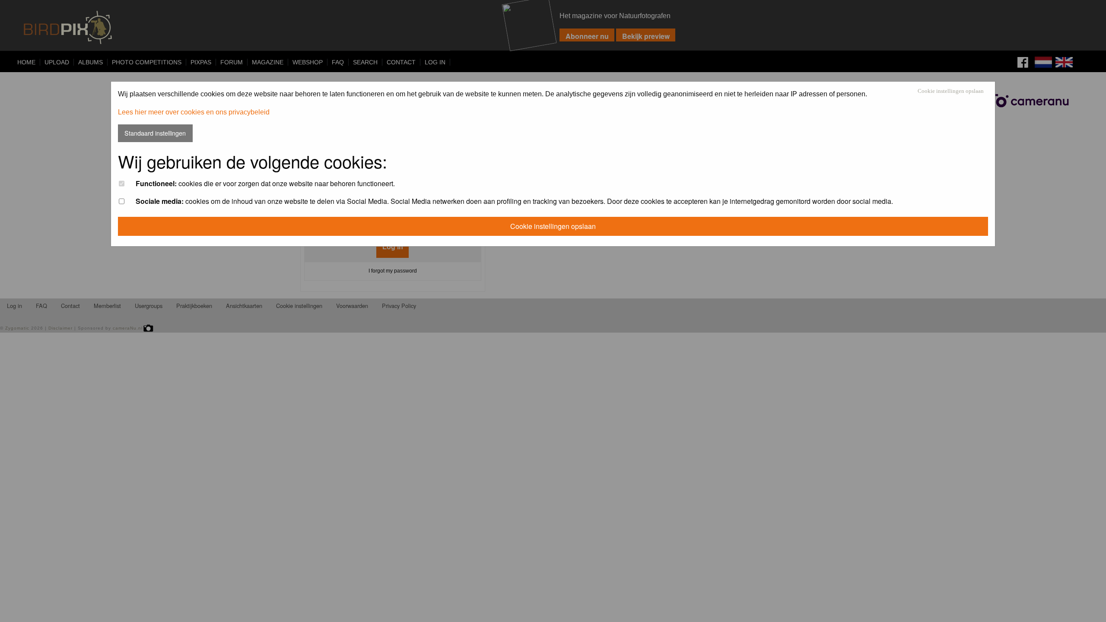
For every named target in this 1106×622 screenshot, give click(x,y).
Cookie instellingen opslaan (951, 91)
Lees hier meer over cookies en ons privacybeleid (194, 112)
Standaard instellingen (155, 132)
